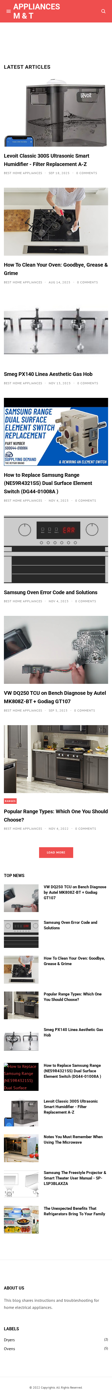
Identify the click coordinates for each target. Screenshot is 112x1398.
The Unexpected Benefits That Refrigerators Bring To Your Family (74, 1211)
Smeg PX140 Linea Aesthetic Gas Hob (48, 374)
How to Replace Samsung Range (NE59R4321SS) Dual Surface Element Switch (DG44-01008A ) (48, 483)
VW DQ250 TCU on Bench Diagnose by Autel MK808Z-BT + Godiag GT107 (55, 697)
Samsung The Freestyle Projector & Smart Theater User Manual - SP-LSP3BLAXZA (75, 1178)
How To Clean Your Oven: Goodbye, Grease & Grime (56, 269)
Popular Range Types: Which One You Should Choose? (56, 815)
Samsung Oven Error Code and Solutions (50, 592)
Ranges (10, 801)
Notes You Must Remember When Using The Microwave (73, 1140)
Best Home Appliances (23, 173)
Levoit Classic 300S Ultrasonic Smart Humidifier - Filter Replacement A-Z (46, 160)
